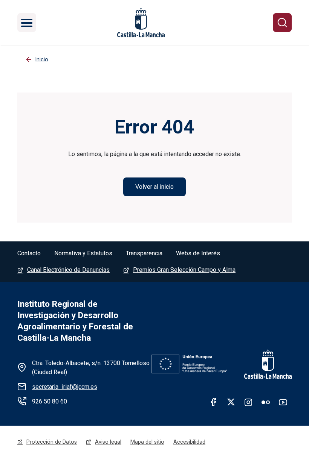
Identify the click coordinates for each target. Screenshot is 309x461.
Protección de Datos (51, 442)
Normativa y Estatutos (83, 253)
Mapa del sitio (147, 442)
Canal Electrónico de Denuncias (68, 269)
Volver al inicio (154, 186)
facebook (213, 402)
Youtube (283, 402)
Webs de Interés (198, 253)
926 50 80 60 (49, 401)
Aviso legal (108, 442)
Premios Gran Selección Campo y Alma (184, 269)
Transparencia (144, 253)
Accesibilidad (189, 442)
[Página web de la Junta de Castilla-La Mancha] (141, 23)
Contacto (29, 253)
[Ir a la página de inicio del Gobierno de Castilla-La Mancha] (263, 364)
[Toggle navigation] (26, 22)
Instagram (248, 402)
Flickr (265, 402)
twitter (231, 402)
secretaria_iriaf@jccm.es (64, 386)
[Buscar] (282, 22)
